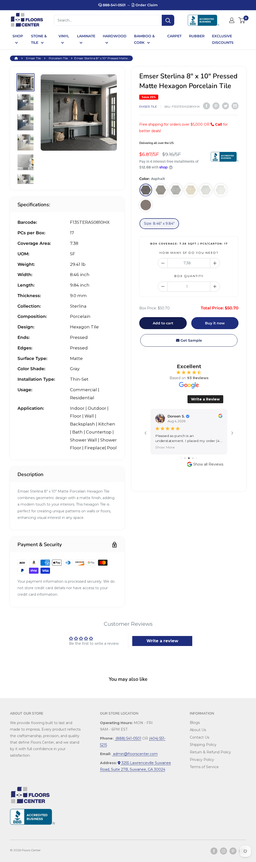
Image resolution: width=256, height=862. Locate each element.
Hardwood (114, 36)
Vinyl (63, 36)
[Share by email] (235, 105)
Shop (17, 36)
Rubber (196, 36)
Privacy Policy (202, 759)
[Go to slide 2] (185, 458)
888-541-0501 (114, 5)
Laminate (86, 36)
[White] (220, 190)
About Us (198, 730)
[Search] (168, 20)
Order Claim (146, 5)
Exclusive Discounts (223, 39)
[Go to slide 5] (196, 458)
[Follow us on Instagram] (223, 850)
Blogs (195, 722)
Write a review (162, 640)
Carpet (174, 36)
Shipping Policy (203, 744)
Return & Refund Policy (210, 752)
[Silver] (206, 190)
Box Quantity (189, 276)
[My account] (231, 20)
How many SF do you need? (189, 253)
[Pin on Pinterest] (216, 105)
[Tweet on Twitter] (225, 105)
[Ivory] (190, 190)
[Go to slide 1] (181, 458)
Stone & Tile (39, 39)
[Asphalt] (146, 190)
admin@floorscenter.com (135, 754)
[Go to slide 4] (193, 458)
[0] (242, 20)
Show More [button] (165, 447)
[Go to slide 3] (189, 458)
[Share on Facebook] (206, 105)
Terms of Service (204, 767)
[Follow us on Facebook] (214, 850)
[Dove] (160, 190)
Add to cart (163, 323)
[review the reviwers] (220, 416)
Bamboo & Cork (144, 39)
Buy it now (215, 323)
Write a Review (205, 399)
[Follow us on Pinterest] (233, 850)
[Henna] (146, 205)
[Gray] (176, 190)
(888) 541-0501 (127, 738)
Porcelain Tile (58, 58)
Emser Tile (33, 58)
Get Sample (191, 340)
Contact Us (199, 737)
